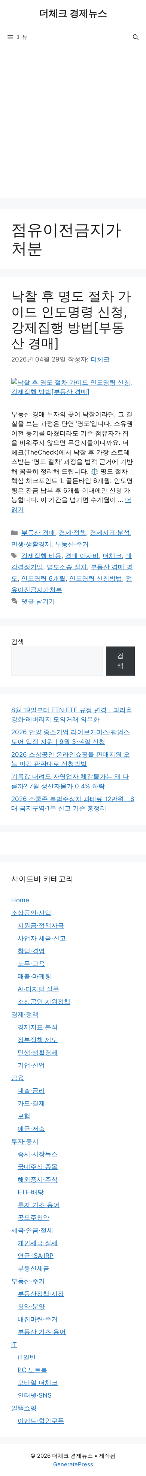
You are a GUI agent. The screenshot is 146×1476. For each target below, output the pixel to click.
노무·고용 (31, 963)
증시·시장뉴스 (38, 1154)
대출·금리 (31, 1090)
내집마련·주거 (38, 1319)
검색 (17, 641)
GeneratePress (73, 1464)
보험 (24, 1116)
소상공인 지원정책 (44, 1001)
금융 (17, 1078)
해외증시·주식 (38, 1179)
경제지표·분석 (110, 532)
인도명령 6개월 (43, 578)
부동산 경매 (38, 532)
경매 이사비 (82, 555)
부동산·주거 (72, 544)
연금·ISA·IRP (36, 1255)
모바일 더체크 (38, 1382)
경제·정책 (72, 532)
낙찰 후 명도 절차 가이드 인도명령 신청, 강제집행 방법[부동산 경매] (71, 319)
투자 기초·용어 (39, 1205)
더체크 (112, 555)
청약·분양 (31, 1306)
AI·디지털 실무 (38, 989)
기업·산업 (31, 1065)
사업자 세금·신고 (42, 938)
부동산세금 (33, 1268)
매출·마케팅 (34, 976)
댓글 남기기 (38, 601)
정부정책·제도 (38, 1040)
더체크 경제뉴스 (73, 13)
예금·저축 (31, 1128)
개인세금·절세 (38, 1243)
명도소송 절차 (67, 567)
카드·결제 (31, 1103)
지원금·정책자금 (41, 925)
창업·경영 (31, 951)
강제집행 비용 (41, 555)
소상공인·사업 (31, 913)
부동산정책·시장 (41, 1293)
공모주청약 (33, 1217)
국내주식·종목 (38, 1166)
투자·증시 (25, 1141)
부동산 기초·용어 (42, 1332)
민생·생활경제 (31, 544)
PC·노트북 (32, 1370)
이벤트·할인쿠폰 (41, 1420)
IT (14, 1344)
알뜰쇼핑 (24, 1408)
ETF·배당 (31, 1192)
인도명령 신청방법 (95, 578)
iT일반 (27, 1357)
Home (20, 900)
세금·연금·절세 (32, 1230)
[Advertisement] (73, 125)
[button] (135, 37)
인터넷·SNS (35, 1395)
